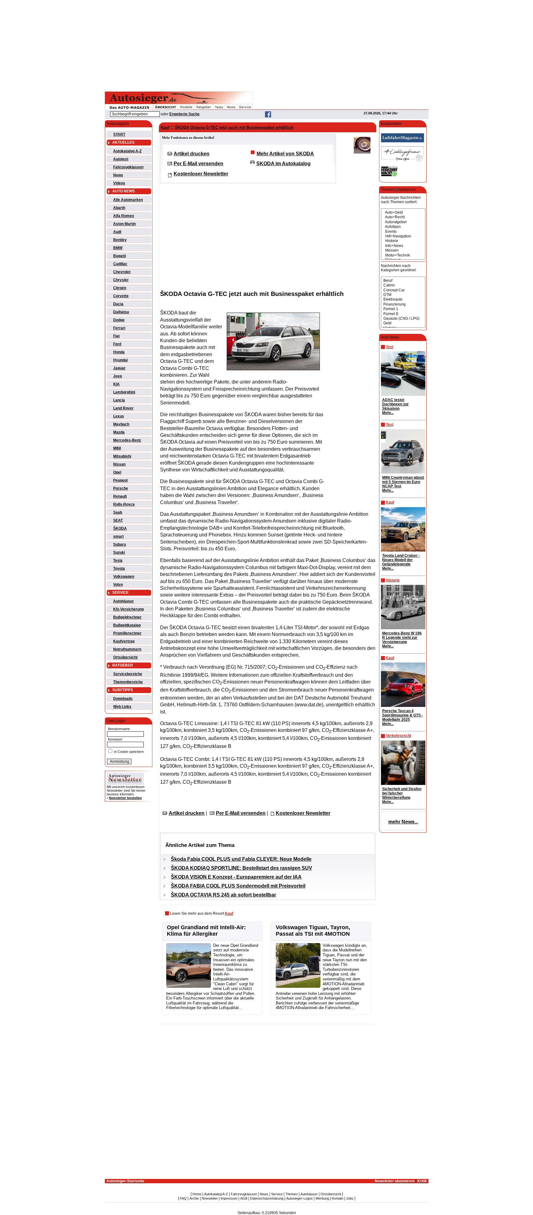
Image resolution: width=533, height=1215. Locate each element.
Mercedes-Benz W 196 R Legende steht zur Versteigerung (402, 637)
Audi (117, 232)
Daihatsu (121, 312)
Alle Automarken (128, 200)
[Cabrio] (403, 285)
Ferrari (119, 328)
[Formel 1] (403, 309)
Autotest (120, 159)
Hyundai (120, 360)
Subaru (119, 544)
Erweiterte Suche (184, 114)
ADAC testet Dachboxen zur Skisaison (395, 404)
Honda (119, 352)
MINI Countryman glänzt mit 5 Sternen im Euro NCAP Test (403, 481)
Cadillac (120, 264)
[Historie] (403, 241)
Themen (291, 1194)
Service (277, 1194)
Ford (117, 344)
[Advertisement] (266, 45)
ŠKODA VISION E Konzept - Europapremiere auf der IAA (236, 877)
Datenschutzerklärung (266, 1198)
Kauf (165, 127)
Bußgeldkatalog (127, 625)
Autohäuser (123, 601)
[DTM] (403, 295)
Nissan (119, 464)
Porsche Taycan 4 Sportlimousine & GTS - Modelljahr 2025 (402, 715)
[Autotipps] (403, 226)
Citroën (119, 288)
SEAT (118, 520)
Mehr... (388, 413)
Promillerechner (127, 633)
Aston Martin (124, 224)
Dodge (119, 320)
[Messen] (403, 250)
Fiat (116, 336)
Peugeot (120, 480)
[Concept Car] (403, 290)
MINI (117, 448)
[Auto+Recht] (403, 217)
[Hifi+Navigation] (403, 236)
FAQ (183, 1198)
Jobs (349, 1198)
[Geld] (403, 323)
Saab (117, 512)
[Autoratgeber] (403, 222)
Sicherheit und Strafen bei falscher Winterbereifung (401, 793)
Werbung (322, 1198)
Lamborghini (124, 392)
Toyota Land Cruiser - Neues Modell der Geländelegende (401, 559)
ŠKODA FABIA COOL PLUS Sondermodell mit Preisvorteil (238, 886)
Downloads (123, 698)
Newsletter (210, 1198)
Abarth (119, 208)
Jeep (117, 376)
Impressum (229, 1198)
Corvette (121, 296)
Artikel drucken (191, 153)
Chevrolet (121, 272)
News (118, 175)
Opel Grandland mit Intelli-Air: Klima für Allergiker (206, 930)
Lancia (119, 400)
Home (196, 1194)
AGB (243, 1198)
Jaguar (119, 368)
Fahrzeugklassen (128, 167)
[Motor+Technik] (403, 255)
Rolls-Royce (124, 504)
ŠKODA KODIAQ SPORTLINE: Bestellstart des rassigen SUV (241, 868)
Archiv (194, 1198)
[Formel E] (403, 314)
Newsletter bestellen (125, 798)
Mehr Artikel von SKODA (285, 153)
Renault (120, 496)
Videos (119, 183)
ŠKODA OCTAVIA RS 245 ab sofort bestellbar (223, 894)
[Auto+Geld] (403, 212)
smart (118, 536)
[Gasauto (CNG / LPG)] (403, 318)
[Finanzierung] (403, 304)
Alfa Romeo (123, 216)
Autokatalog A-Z (127, 151)
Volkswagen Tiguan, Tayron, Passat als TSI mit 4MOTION (313, 930)
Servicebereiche (127, 674)
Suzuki (119, 552)
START (119, 134)
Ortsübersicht (125, 657)
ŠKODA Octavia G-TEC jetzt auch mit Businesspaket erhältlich (234, 127)
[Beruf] (403, 280)
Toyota (119, 568)
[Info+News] (403, 246)
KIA (116, 384)
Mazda (119, 432)
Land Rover (123, 408)
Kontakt (337, 1198)
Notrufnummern (127, 649)
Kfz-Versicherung (128, 609)
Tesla (117, 560)
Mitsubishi (122, 456)
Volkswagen (123, 576)
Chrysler (121, 280)
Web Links (122, 706)
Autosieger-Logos (299, 1198)
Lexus (118, 416)
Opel (117, 472)
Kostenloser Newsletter (201, 173)
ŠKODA (120, 528)
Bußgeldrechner (127, 617)
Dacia (118, 304)
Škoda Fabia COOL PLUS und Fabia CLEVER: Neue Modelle (241, 859)
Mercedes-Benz (127, 440)
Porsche (120, 488)
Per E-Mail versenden (198, 163)
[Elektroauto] (403, 299)
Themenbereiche (128, 682)
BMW (117, 248)
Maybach (121, 424)
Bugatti (119, 256)
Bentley (120, 240)
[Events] (403, 231)
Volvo (118, 584)
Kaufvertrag (123, 641)
